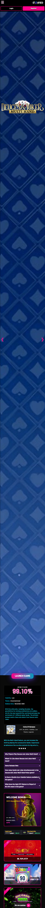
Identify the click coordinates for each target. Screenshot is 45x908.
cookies (23, 905)
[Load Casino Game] (22, 339)
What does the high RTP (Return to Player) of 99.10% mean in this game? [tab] (20, 785)
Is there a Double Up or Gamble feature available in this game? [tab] (22, 778)
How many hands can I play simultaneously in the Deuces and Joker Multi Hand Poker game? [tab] (22, 771)
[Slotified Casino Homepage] (38, 3)
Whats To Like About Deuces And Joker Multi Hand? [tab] (20, 760)
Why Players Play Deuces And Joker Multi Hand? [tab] (21, 754)
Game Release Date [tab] (11, 766)
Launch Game (22, 675)
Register (34, 8)
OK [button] (28, 905)
